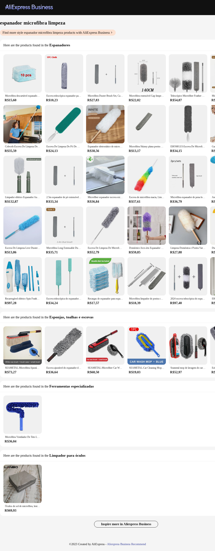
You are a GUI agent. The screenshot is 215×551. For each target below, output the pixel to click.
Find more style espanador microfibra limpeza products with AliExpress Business (56, 32)
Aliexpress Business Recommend (126, 544)
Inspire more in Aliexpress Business (126, 524)
